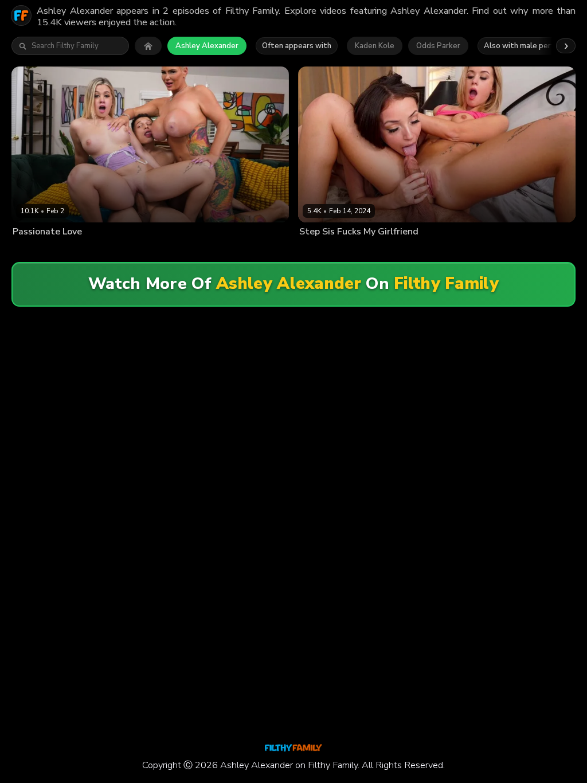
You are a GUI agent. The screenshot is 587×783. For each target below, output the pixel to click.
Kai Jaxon (424, 250)
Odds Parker (438, 46)
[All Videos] (148, 46)
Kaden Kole (374, 46)
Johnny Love (138, 250)
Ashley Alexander (206, 46)
